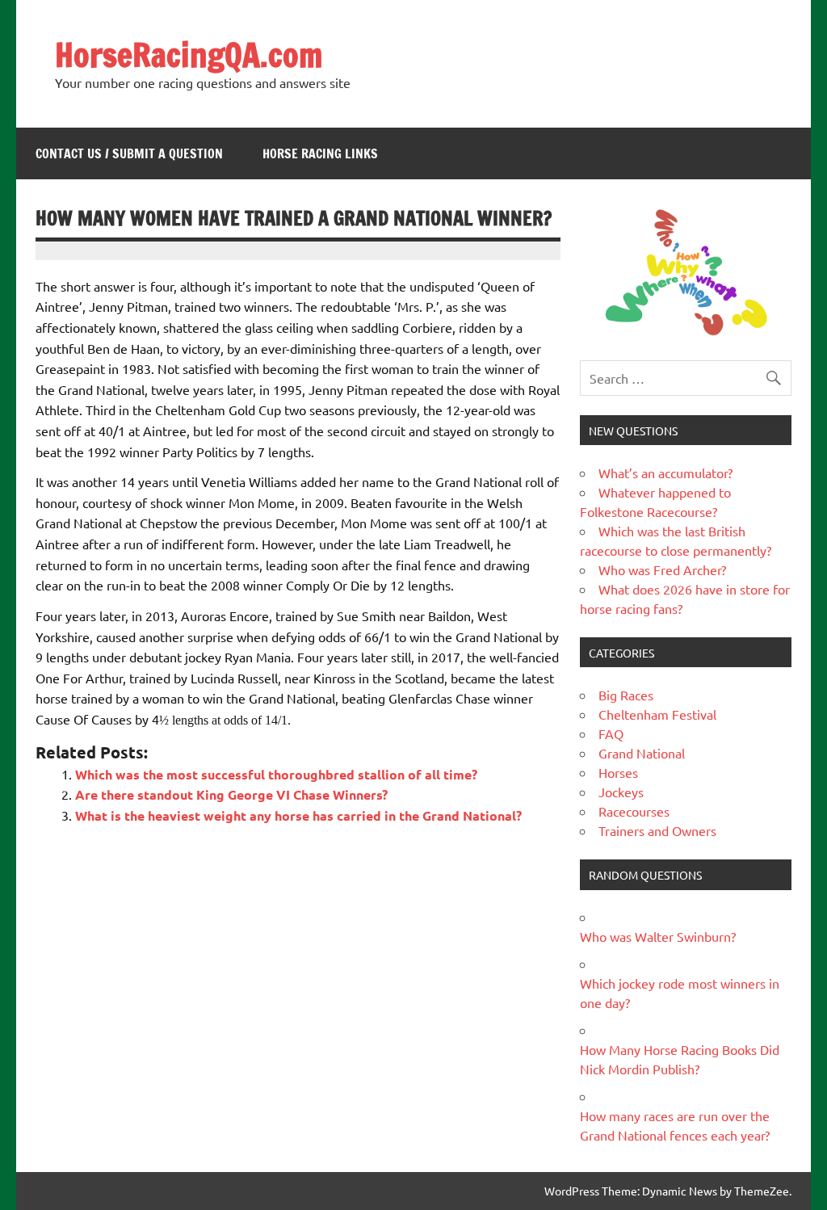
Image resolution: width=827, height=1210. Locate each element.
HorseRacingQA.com (188, 55)
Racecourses (634, 811)
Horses (618, 772)
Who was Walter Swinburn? (658, 936)
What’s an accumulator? (665, 472)
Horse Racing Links (320, 153)
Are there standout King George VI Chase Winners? (231, 794)
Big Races (625, 695)
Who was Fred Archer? (662, 569)
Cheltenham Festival (657, 714)
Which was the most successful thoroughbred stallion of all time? (276, 774)
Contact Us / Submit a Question (129, 153)
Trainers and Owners (657, 830)
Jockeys (621, 792)
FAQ (610, 733)
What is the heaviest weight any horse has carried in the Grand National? (298, 815)
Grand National (641, 753)
